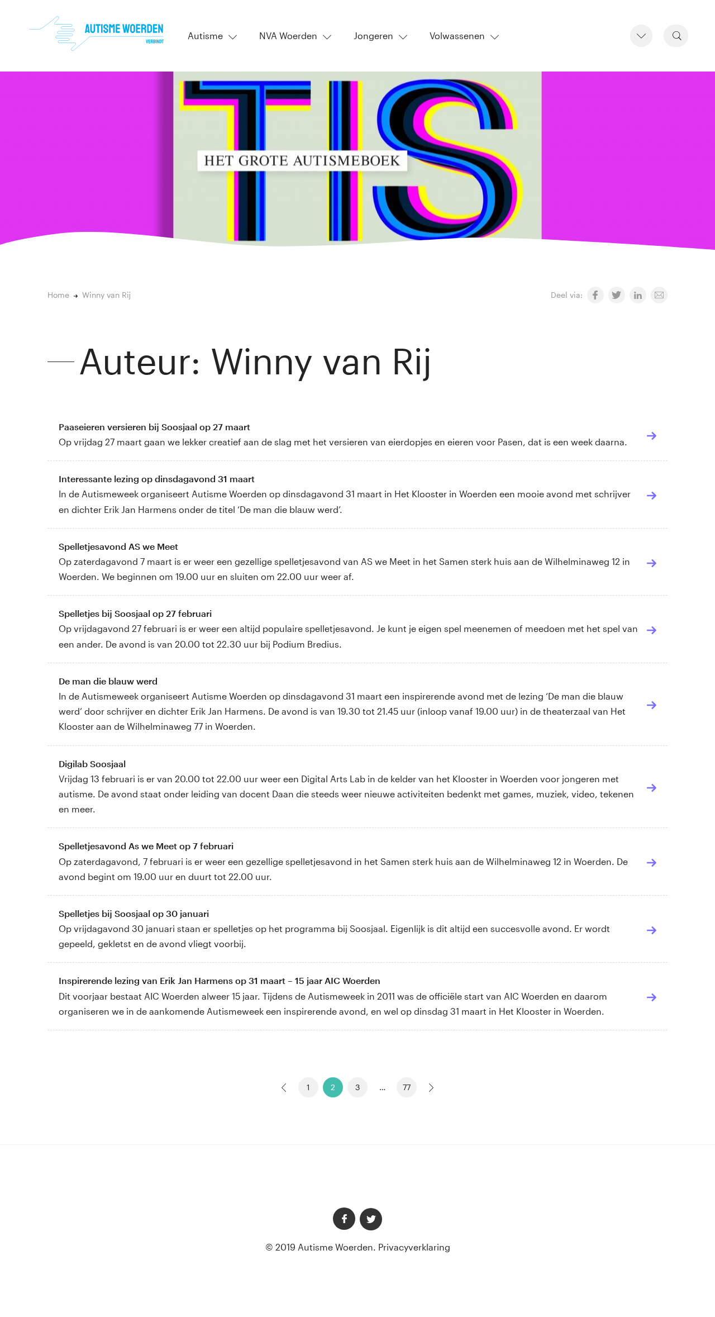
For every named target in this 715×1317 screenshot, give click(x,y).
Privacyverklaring (414, 1247)
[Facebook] (344, 1218)
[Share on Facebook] (595, 295)
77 (407, 1087)
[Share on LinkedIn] (638, 295)
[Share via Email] (659, 295)
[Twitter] (371, 1219)
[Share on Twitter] (616, 295)
